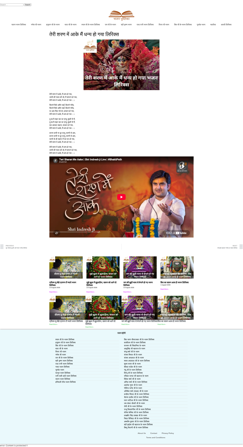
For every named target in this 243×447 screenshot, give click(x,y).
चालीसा (213, 24)
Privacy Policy (168, 433)
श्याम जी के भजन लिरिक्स (91, 24)
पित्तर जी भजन (164, 24)
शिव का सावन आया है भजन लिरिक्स (174, 282)
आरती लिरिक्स (226, 24)
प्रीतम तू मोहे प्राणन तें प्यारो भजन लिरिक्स (66, 321)
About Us (142, 433)
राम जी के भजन (110, 24)
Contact (153, 433)
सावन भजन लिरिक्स (19, 24)
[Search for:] (12, 4)
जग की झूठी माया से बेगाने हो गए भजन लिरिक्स (139, 321)
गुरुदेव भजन (201, 24)
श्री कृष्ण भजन (126, 24)
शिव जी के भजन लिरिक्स (183, 24)
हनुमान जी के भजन (53, 24)
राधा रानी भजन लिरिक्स (145, 24)
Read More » (53, 292)
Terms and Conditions (155, 437)
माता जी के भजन (70, 24)
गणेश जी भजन (36, 24)
